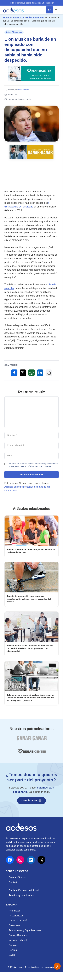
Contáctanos (30, 800)
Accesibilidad (16, 915)
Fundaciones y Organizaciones (25, 930)
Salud (12, 955)
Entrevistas (14, 925)
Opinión (13, 945)
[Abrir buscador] (49, 9)
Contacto (13, 882)
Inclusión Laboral (18, 940)
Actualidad (18, 17)
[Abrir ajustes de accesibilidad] (57, 966)
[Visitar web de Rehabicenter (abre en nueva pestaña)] (31, 753)
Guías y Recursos (35, 17)
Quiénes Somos (17, 877)
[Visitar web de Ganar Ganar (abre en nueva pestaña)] (31, 740)
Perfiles (13, 950)
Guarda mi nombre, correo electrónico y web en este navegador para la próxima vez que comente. (33, 465)
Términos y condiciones (21, 895)
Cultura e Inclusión (18, 920)
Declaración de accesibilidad (24, 890)
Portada (7, 17)
